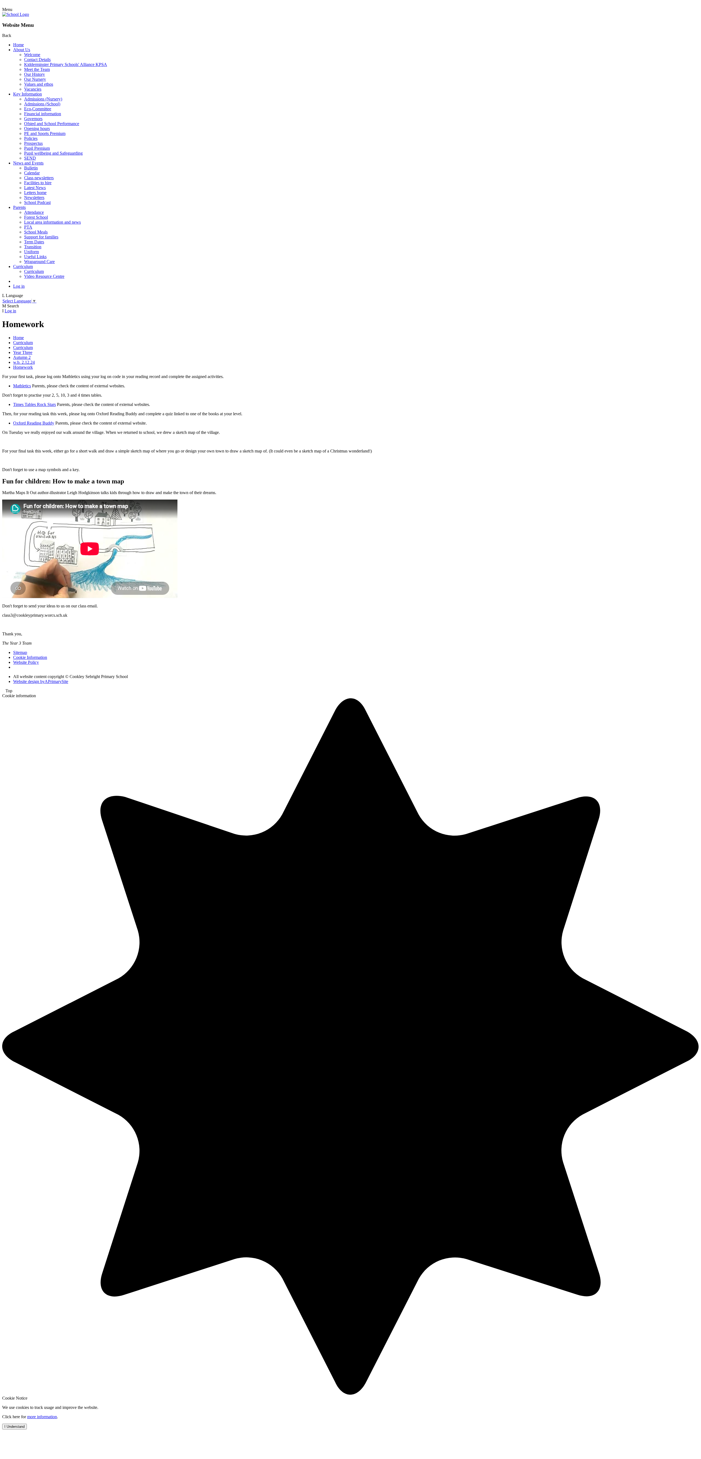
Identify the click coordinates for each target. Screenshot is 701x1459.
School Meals (36, 232)
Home (18, 44)
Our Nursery (35, 79)
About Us (21, 49)
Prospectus (33, 143)
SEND (30, 158)
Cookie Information (30, 657)
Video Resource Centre (44, 276)
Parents (19, 207)
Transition (32, 246)
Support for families (41, 237)
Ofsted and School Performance (51, 123)
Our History (34, 74)
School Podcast (37, 202)
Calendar (32, 173)
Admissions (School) (42, 104)
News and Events (28, 163)
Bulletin (31, 168)
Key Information (27, 94)
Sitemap (20, 652)
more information (42, 1416)
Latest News (35, 187)
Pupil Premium (37, 148)
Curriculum (23, 266)
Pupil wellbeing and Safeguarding (53, 153)
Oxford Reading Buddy (33, 423)
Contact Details (37, 59)
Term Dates (34, 242)
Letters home (35, 192)
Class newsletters (39, 177)
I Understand (14, 1427)
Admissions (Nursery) (43, 99)
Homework (23, 367)
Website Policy (26, 662)
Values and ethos (38, 84)
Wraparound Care (39, 261)
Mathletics (22, 386)
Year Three (22, 352)
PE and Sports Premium (44, 133)
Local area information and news (52, 222)
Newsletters (34, 197)
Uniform (31, 251)
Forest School (36, 217)
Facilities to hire (37, 182)
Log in (19, 286)
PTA (28, 227)
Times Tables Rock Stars (34, 404)
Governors (33, 118)
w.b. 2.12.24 (24, 362)
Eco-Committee (37, 108)
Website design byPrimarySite (40, 681)
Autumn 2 (22, 357)
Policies (31, 138)
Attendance (34, 212)
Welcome (32, 54)
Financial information (42, 113)
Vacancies (32, 89)
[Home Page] (15, 14)
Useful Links (35, 256)
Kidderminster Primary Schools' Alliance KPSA (65, 64)
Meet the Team (37, 69)
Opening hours (37, 128)
